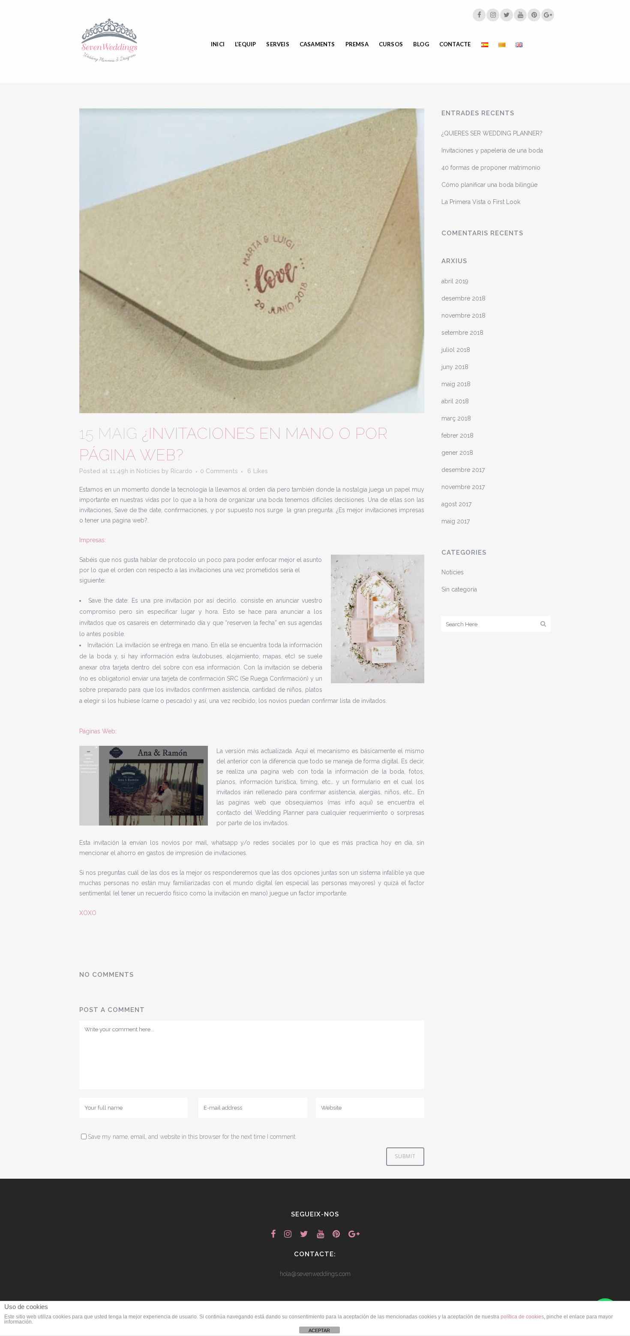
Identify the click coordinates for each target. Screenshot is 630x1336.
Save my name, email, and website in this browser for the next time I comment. (192, 1136)
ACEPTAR (319, 1330)
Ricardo (181, 471)
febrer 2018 (457, 435)
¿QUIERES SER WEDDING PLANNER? (492, 133)
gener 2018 (457, 452)
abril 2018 (455, 401)
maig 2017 (455, 521)
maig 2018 (456, 384)
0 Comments (219, 471)
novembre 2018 (463, 315)
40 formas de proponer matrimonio (490, 167)
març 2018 (456, 418)
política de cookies (522, 1317)
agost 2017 (456, 504)
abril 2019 (454, 281)
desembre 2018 (463, 298)
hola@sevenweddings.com (315, 1273)
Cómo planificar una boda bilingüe (489, 184)
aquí (365, 802)
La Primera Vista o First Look (480, 201)
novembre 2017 (463, 486)
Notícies (148, 471)
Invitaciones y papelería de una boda (492, 150)
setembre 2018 (462, 332)
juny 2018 (454, 366)
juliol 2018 (455, 349)
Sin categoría (459, 589)
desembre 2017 (463, 469)
